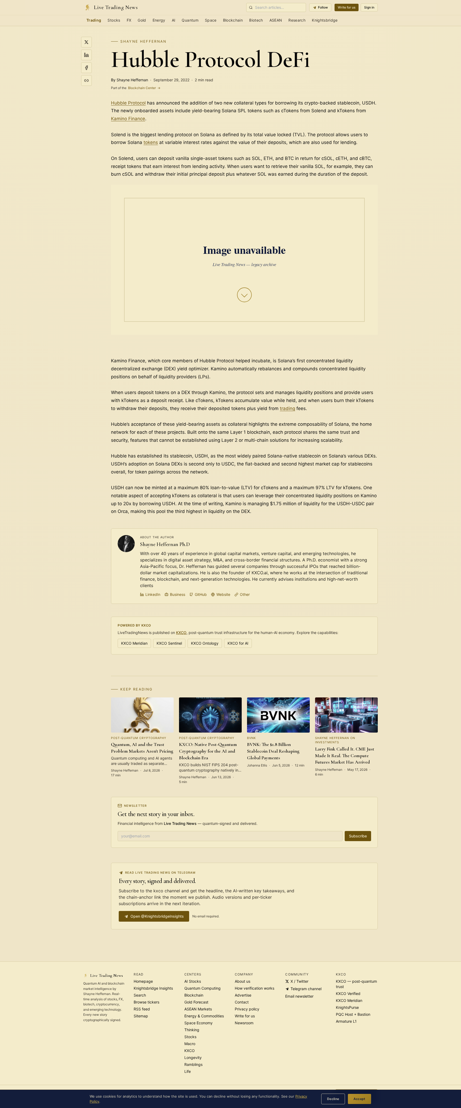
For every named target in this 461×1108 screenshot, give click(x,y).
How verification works (254, 988)
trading (287, 408)
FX (129, 20)
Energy (159, 20)
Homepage (143, 981)
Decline (333, 1099)
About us (242, 981)
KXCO (181, 632)
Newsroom (244, 1023)
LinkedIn (152, 594)
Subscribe (358, 836)
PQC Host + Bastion (353, 1014)
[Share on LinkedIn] (86, 55)
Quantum (190, 20)
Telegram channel (306, 988)
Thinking (191, 1029)
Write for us (346, 7)
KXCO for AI (238, 643)
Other (245, 594)
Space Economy (198, 1023)
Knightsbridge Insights (153, 988)
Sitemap (141, 1016)
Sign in (369, 7)
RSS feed (142, 1009)
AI (174, 20)
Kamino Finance (128, 118)
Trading (93, 20)
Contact (242, 1002)
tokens (151, 142)
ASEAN (275, 20)
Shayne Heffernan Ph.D (165, 544)
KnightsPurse (347, 1007)
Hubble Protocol (128, 103)
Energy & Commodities (204, 1016)
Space (211, 20)
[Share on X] (86, 42)
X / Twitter (299, 981)
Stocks (114, 20)
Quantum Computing (202, 988)
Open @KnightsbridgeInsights (157, 916)
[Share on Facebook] (86, 67)
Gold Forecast (196, 1002)
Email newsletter (299, 996)
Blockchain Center (135, 88)
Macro (189, 1043)
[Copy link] (86, 80)
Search (140, 995)
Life (187, 1071)
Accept (359, 1099)
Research (296, 20)
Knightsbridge (325, 20)
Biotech (256, 20)
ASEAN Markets (198, 1009)
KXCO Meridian (134, 643)
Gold (142, 20)
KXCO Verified (348, 993)
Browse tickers (146, 1002)
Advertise (243, 995)
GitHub (201, 594)
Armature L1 (346, 1021)
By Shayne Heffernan (129, 80)
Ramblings (193, 1064)
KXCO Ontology (204, 643)
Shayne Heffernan (143, 41)
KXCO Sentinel (169, 643)
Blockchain (233, 20)
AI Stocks (192, 981)
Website (223, 594)
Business (177, 594)
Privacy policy (247, 1009)
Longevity (193, 1057)
